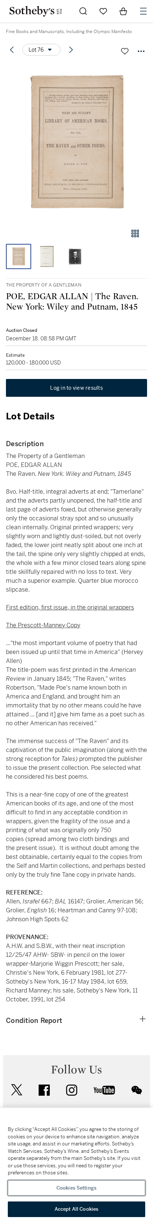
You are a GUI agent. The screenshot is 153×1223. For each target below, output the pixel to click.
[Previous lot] (11, 50)
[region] (76, 1165)
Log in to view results (76, 388)
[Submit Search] (83, 11)
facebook (44, 1090)
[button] (76, 142)
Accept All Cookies (76, 1209)
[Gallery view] (135, 233)
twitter (16, 1090)
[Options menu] (141, 51)
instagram (71, 1090)
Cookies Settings (76, 1188)
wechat (136, 1090)
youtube (104, 1090)
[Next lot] (71, 50)
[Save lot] (125, 51)
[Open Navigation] (143, 11)
